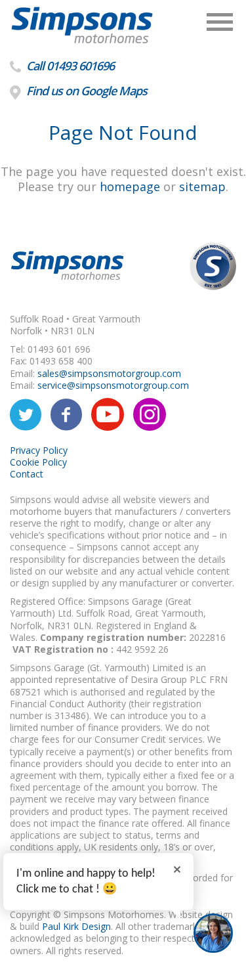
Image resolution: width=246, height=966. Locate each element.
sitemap (202, 186)
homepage (130, 186)
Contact (26, 474)
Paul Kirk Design (76, 926)
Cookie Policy (38, 462)
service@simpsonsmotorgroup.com (113, 385)
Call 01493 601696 (69, 66)
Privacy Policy (39, 450)
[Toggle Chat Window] (213, 933)
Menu (220, 22)
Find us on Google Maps (85, 91)
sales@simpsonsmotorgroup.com (109, 373)
